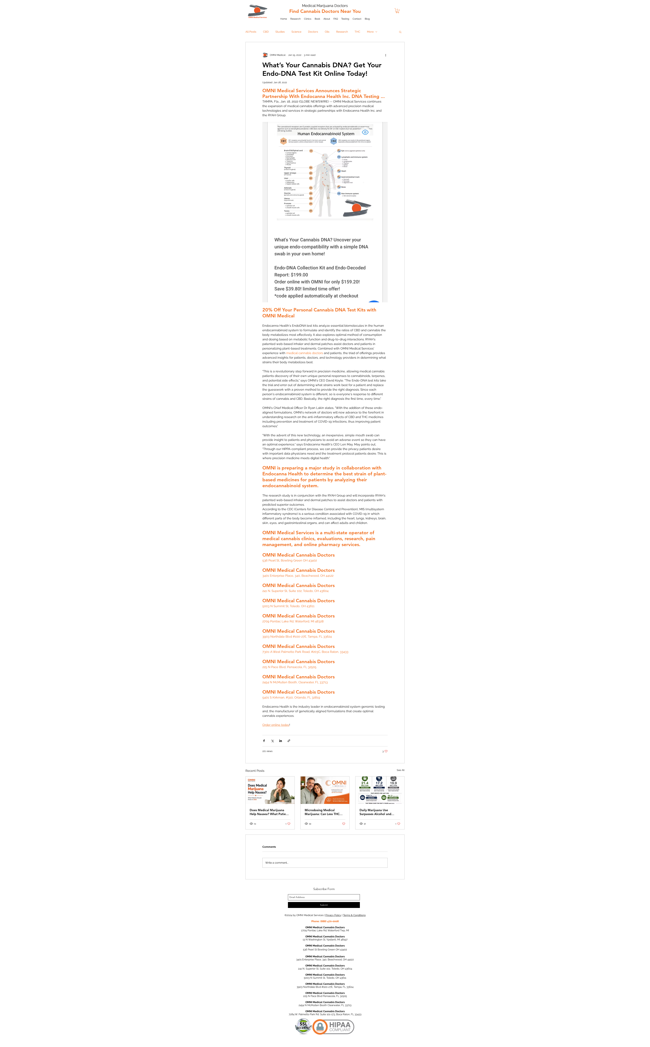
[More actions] (386, 55)
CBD (266, 31)
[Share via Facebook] (264, 740)
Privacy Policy (333, 915)
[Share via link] (288, 740)
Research (342, 31)
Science (296, 31)
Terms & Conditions (354, 915)
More (370, 31)
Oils (327, 31)
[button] (397, 10)
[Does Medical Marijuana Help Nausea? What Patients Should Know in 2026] (270, 790)
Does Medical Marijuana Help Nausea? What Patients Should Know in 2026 (270, 812)
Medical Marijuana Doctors (325, 5)
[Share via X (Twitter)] (272, 740)
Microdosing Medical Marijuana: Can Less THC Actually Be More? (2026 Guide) (322, 812)
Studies (280, 31)
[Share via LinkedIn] (280, 740)
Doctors (313, 31)
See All (401, 770)
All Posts (250, 31)
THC (357, 31)
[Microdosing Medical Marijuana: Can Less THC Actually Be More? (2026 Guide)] (325, 790)
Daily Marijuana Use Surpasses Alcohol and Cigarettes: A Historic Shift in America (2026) (378, 812)
